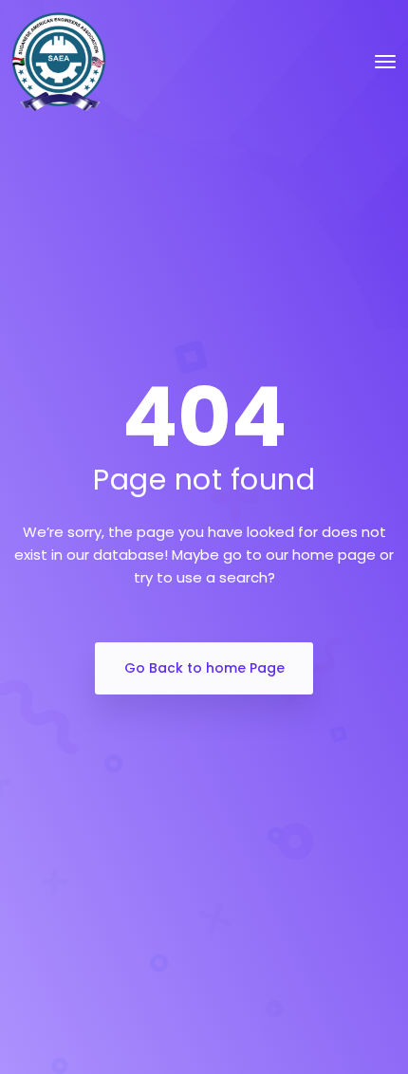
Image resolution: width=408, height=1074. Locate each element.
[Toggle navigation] (385, 61)
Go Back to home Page (204, 667)
